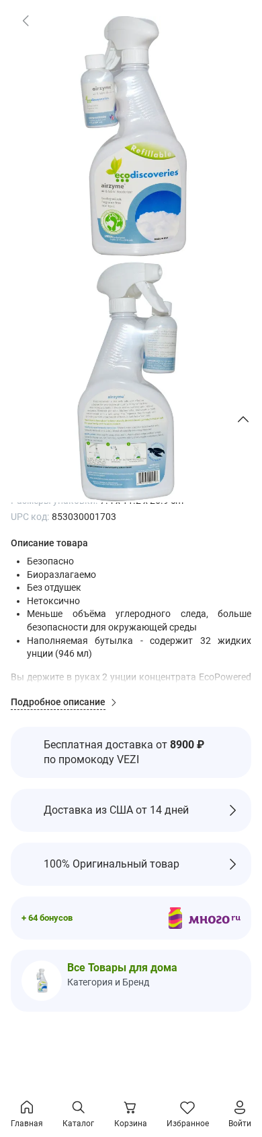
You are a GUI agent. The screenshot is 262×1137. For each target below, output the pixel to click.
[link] (25, 20)
